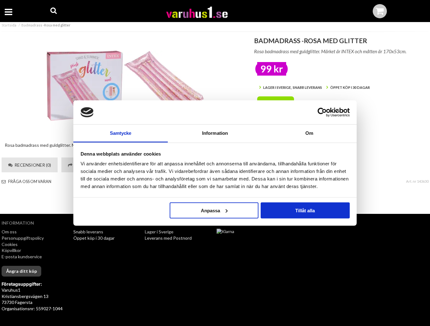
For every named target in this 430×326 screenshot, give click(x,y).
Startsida (9, 25)
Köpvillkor (11, 250)
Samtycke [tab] (121, 133)
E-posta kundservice (22, 256)
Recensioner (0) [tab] (32, 165)
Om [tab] (309, 133)
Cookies (10, 244)
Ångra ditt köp (21, 271)
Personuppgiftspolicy (23, 238)
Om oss (9, 231)
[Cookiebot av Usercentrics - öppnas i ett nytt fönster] (322, 112)
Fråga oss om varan (29, 181)
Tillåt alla (305, 210)
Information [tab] (215, 133)
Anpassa (210, 210)
